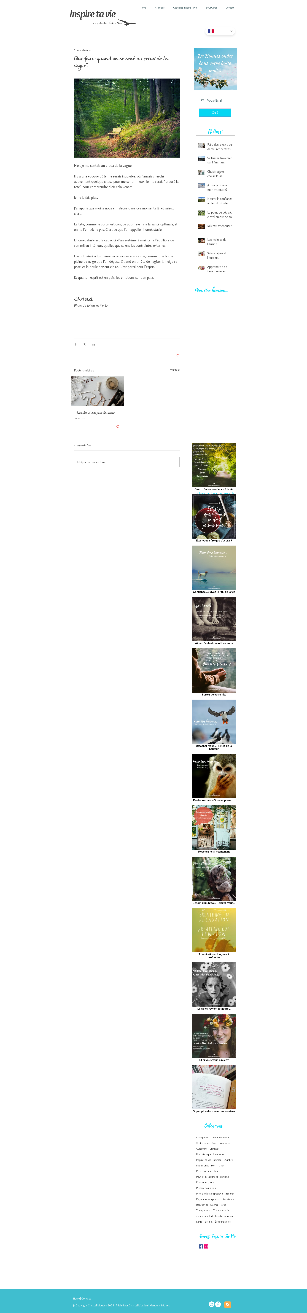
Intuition (217, 1159)
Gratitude (215, 1148)
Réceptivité (202, 1204)
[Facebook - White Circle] (218, 1304)
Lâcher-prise (202, 1165)
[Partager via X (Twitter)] (84, 344)
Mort (213, 1165)
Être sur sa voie (223, 1221)
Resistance (228, 1199)
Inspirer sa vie (203, 1159)
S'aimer (214, 1204)
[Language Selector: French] (220, 31)
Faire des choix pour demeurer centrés (94, 415)
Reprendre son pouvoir (208, 1199)
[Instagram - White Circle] (211, 1304)
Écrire (199, 1221)
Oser (221, 1165)
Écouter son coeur (224, 1216)
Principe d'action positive (209, 1193)
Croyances (224, 1143)
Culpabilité (202, 1148)
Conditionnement (221, 1137)
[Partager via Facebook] (75, 344)
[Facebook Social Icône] (201, 1246)
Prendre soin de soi (206, 1188)
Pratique (224, 1176)
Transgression (203, 1210)
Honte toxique (203, 1154)
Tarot (223, 1204)
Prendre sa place (205, 1182)
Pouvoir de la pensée (207, 1176)
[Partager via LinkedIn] (93, 344)
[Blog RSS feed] (227, 1304)
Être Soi (208, 1221)
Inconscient (219, 1154)
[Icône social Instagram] (206, 1246)
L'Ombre (228, 1159)
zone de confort (204, 1216)
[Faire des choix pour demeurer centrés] (97, 391)
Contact (86, 1298)
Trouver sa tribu (221, 1210)
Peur (216, 1171)
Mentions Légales (160, 1305)
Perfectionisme (204, 1171)
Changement (202, 1137)
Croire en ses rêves (206, 1143)
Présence (230, 1193)
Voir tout (175, 369)
